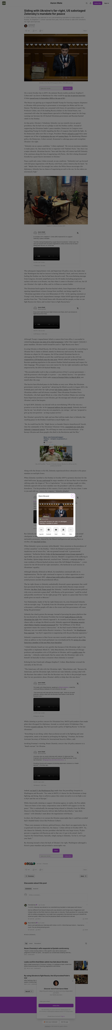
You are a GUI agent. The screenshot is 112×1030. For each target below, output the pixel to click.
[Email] (56, 530)
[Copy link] (41, 530)
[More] (71, 530)
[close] (72, 495)
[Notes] (63, 530)
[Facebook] (48, 530)
